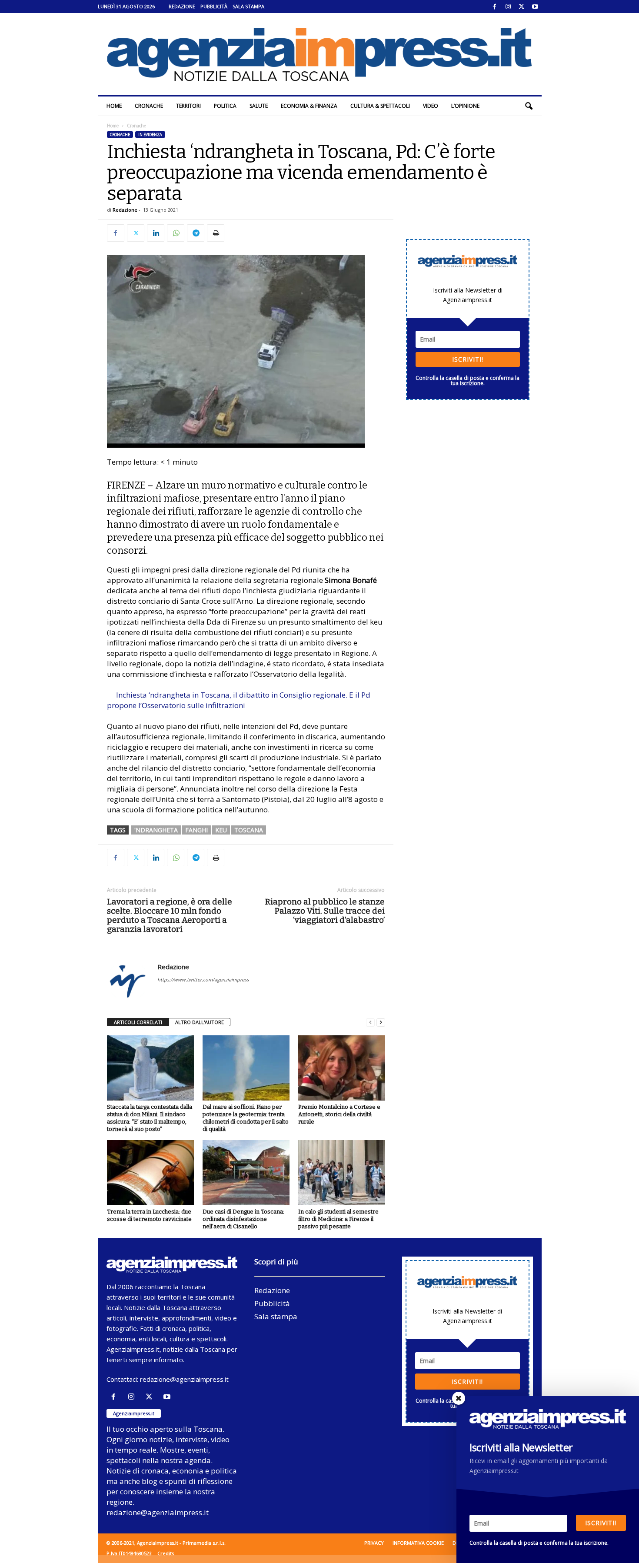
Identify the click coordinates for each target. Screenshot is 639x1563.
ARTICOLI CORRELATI (138, 1022)
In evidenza (150, 134)
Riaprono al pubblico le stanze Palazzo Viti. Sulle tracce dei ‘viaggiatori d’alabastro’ (325, 910)
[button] (528, 106)
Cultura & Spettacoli (380, 106)
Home (114, 106)
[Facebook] (494, 6)
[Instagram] (508, 6)
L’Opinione (465, 106)
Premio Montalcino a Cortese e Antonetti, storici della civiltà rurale (339, 1114)
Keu (221, 830)
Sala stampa (248, 6)
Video (430, 106)
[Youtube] (535, 6)
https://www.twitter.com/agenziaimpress (203, 979)
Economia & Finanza (309, 106)
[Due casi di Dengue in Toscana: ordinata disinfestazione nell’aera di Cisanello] (246, 1172)
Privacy (374, 1543)
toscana (248, 830)
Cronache (149, 106)
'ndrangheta (156, 830)
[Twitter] (521, 6)
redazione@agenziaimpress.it (184, 1379)
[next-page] (380, 1022)
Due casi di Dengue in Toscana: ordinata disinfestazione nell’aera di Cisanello (243, 1219)
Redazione (182, 6)
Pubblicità (213, 6)
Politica (225, 106)
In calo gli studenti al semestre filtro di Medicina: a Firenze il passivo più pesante (338, 1219)
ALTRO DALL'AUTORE (199, 1022)
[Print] (215, 233)
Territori (188, 106)
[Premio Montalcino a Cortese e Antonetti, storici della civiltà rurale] (341, 1068)
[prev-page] (370, 1022)
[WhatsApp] (175, 233)
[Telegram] (195, 233)
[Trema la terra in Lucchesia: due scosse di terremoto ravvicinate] (150, 1172)
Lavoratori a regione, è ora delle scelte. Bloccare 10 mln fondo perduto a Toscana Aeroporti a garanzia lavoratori (169, 915)
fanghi (196, 830)
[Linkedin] (155, 233)
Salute (259, 106)
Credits (165, 1553)
